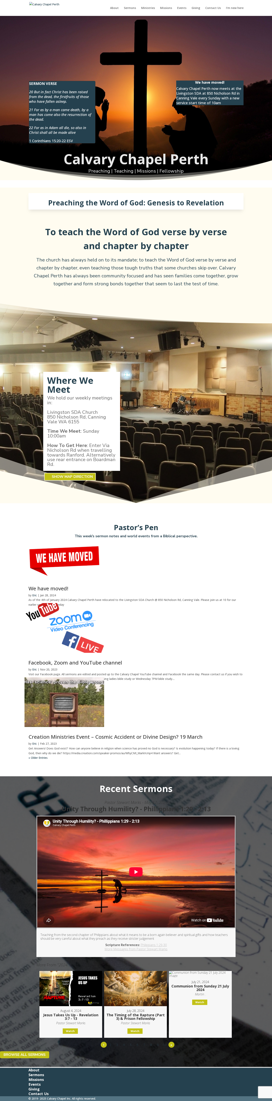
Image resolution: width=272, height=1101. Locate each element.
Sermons (130, 8)
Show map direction (72, 476)
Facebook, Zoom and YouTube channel (75, 662)
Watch (70, 1031)
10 (164, 1045)
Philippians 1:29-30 (154, 945)
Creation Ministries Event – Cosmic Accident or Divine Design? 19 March (115, 736)
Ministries (148, 8)
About (114, 8)
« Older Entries (38, 758)
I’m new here (235, 8)
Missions (166, 8)
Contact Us (213, 8)
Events (181, 8)
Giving (196, 8)
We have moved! (48, 588)
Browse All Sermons (25, 1054)
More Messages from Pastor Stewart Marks (136, 949)
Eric (34, 595)
